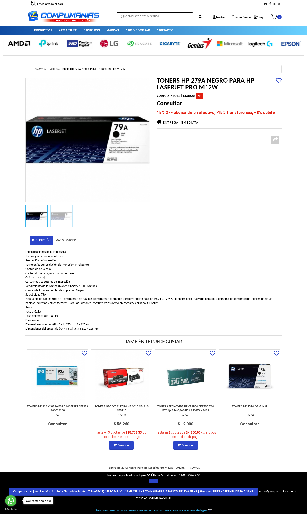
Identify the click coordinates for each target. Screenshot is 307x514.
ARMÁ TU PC (68, 30)
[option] (18, 43)
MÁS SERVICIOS (66, 240)
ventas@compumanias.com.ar (277, 491)
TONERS (53, 69)
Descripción (41, 240)
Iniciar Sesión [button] (242, 17)
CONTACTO (165, 30)
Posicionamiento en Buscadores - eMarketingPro (180, 510)
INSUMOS (39, 69)
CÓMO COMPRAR (138, 30)
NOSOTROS (92, 30)
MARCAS (113, 30)
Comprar (123, 445)
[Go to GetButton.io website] (11, 509)
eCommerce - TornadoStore (136, 510)
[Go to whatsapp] (10, 500)
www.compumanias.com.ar (153, 497)
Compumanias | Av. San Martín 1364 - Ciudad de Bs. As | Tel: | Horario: (133, 491)
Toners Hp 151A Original (249, 406)
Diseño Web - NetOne (107, 510)
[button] (265, 4)
